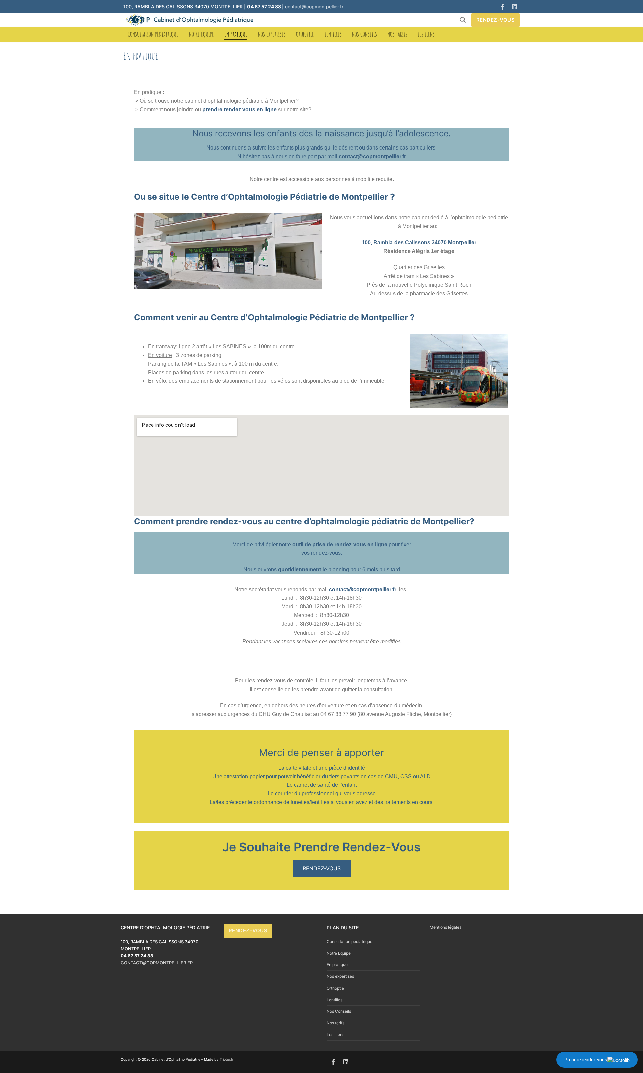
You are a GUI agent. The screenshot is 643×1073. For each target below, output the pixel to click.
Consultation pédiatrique (349, 941)
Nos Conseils (339, 1011)
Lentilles (334, 999)
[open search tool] (463, 20)
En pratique (337, 964)
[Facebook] (502, 7)
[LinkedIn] (346, 1062)
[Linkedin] (514, 7)
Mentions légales (445, 927)
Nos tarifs (335, 1022)
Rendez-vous (495, 20)
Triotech (226, 1059)
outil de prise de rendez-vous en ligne (339, 544)
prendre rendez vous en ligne (239, 109)
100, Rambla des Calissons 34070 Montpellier (419, 242)
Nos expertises (340, 976)
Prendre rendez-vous (585, 1059)
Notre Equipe (339, 953)
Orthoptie (335, 988)
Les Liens (335, 1034)
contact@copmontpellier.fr (314, 6)
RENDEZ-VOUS (322, 868)
